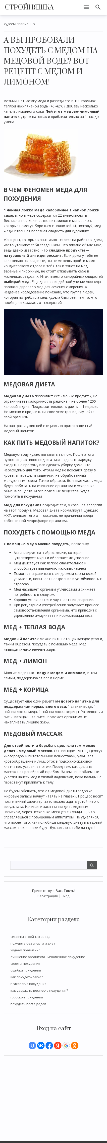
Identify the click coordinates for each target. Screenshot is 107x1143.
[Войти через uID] (32, 1045)
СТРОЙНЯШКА (29, 7)
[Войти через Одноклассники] (74, 1045)
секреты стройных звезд (30, 936)
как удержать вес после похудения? (39, 990)
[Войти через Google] (66, 1045)
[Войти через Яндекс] (57, 1045)
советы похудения (25, 963)
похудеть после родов (28, 1004)
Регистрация (48, 896)
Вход (65, 896)
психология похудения (28, 983)
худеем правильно (25, 950)
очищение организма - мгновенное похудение (47, 957)
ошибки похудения (25, 970)
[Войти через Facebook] (49, 1045)
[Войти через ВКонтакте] (41, 1045)
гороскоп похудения (26, 997)
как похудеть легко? (26, 977)
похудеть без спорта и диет (32, 943)
